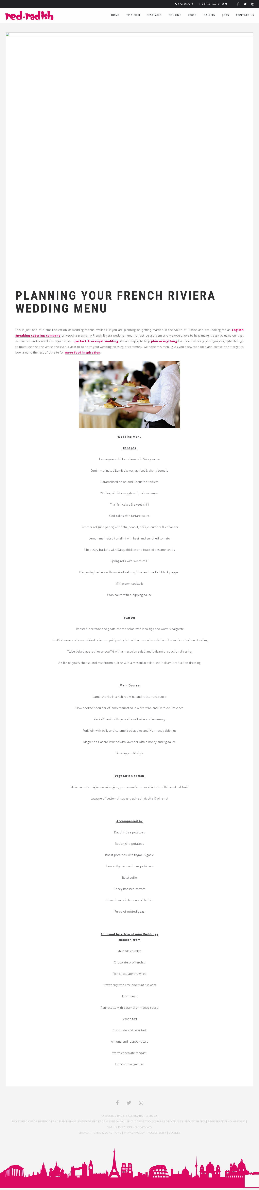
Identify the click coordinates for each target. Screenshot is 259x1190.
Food (192, 15)
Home (115, 15)
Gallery (210, 15)
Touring (175, 15)
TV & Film (133, 15)
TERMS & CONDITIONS (106, 1132)
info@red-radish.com (212, 4)
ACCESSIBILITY (157, 1132)
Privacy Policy (134, 1132)
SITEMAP (84, 1132)
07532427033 (185, 4)
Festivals (154, 15)
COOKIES (174, 1132)
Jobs (225, 15)
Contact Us (245, 15)
